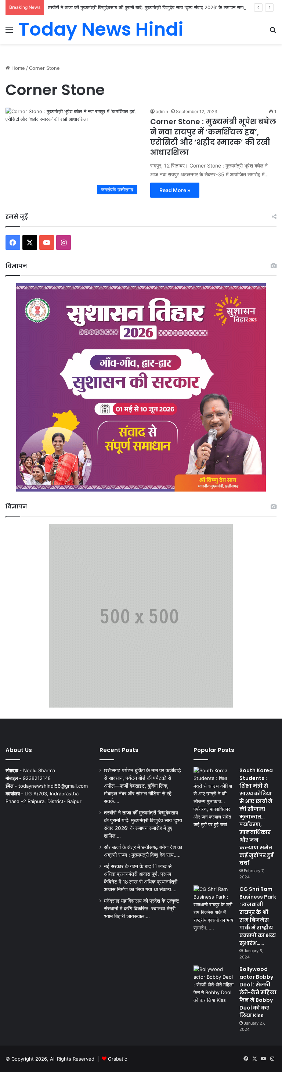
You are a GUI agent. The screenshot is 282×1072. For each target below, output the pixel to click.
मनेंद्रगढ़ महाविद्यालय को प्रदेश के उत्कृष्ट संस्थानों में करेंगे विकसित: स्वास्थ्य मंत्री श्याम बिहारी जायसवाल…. (141, 908)
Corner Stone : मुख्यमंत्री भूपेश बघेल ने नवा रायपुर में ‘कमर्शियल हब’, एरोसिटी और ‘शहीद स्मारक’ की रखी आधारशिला (213, 137)
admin (162, 111)
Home (17, 68)
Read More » (174, 190)
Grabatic (117, 1059)
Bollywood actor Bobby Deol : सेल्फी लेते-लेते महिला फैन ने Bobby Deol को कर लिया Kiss (257, 992)
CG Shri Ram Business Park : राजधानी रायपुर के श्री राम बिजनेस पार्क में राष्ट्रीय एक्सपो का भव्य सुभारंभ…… (257, 916)
